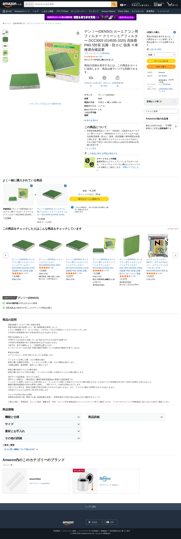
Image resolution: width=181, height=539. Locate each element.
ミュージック (163, 11)
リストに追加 (152, 111)
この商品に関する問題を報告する (102, 153)
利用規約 (56, 531)
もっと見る (91, 148)
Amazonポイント (22, 11)
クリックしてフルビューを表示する (45, 104)
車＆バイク (7, 23)
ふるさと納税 (47, 11)
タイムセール (138, 11)
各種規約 (104, 531)
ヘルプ (36, 11)
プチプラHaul (62, 11)
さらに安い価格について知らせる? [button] (20, 449)
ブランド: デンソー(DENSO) (97, 53)
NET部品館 (163, 76)
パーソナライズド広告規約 (88, 531)
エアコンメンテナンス (35, 23)
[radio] (5, 32)
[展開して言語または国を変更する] (127, 5)
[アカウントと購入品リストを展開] (150, 5)
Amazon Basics (108, 11)
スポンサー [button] (6, 465)
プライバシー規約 (69, 531)
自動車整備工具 (19, 23)
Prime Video (123, 11)
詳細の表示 (79, 212)
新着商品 (150, 11)
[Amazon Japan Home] (68, 523)
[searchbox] (72, 4)
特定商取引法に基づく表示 (120, 531)
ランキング (94, 11)
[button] (7, 11)
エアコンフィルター (53, 23)
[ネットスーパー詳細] (86, 11)
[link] (52, 195)
